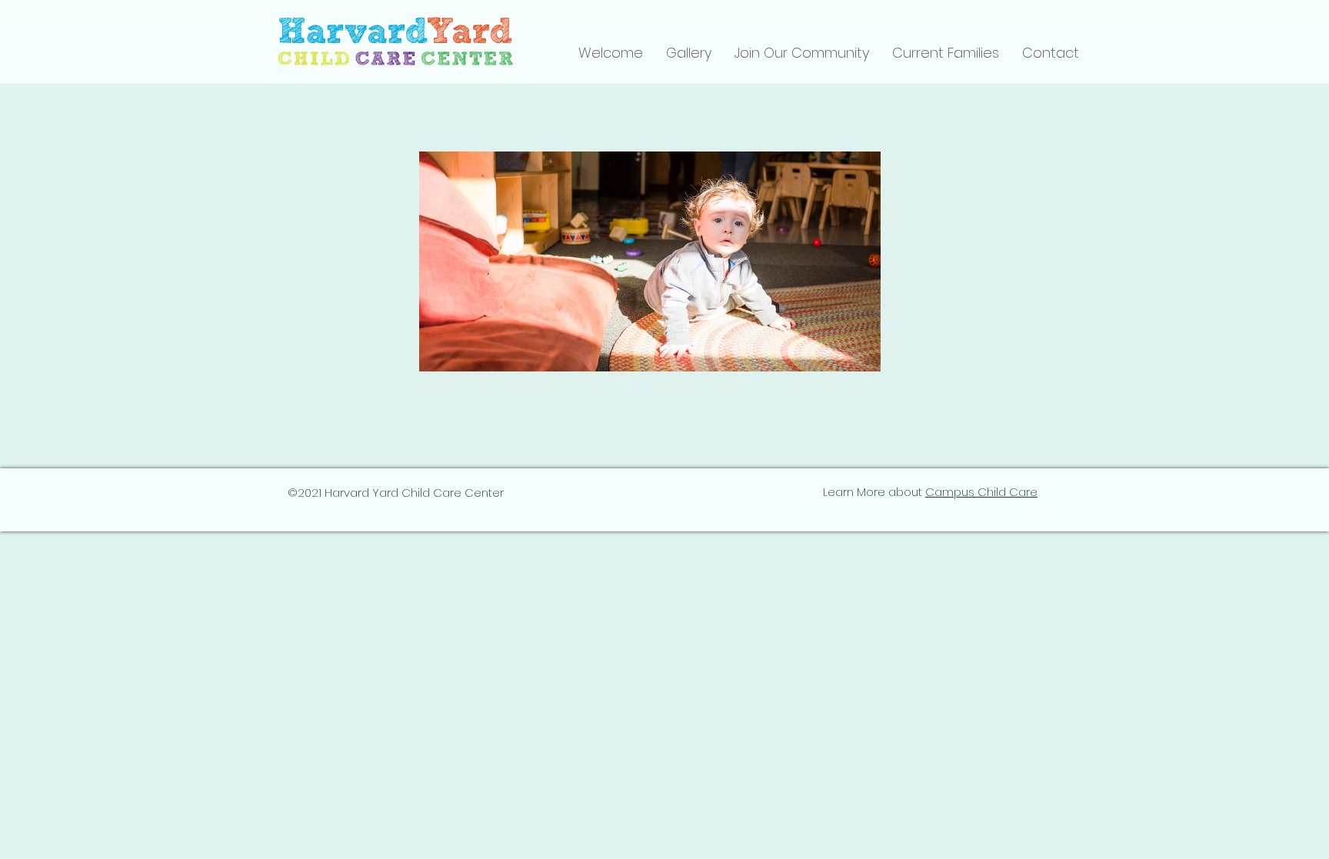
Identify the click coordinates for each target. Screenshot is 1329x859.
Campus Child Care (981, 492)
